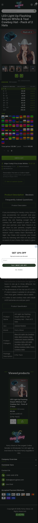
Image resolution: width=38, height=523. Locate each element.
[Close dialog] (35, 246)
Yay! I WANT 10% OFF (18, 265)
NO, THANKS (18, 269)
